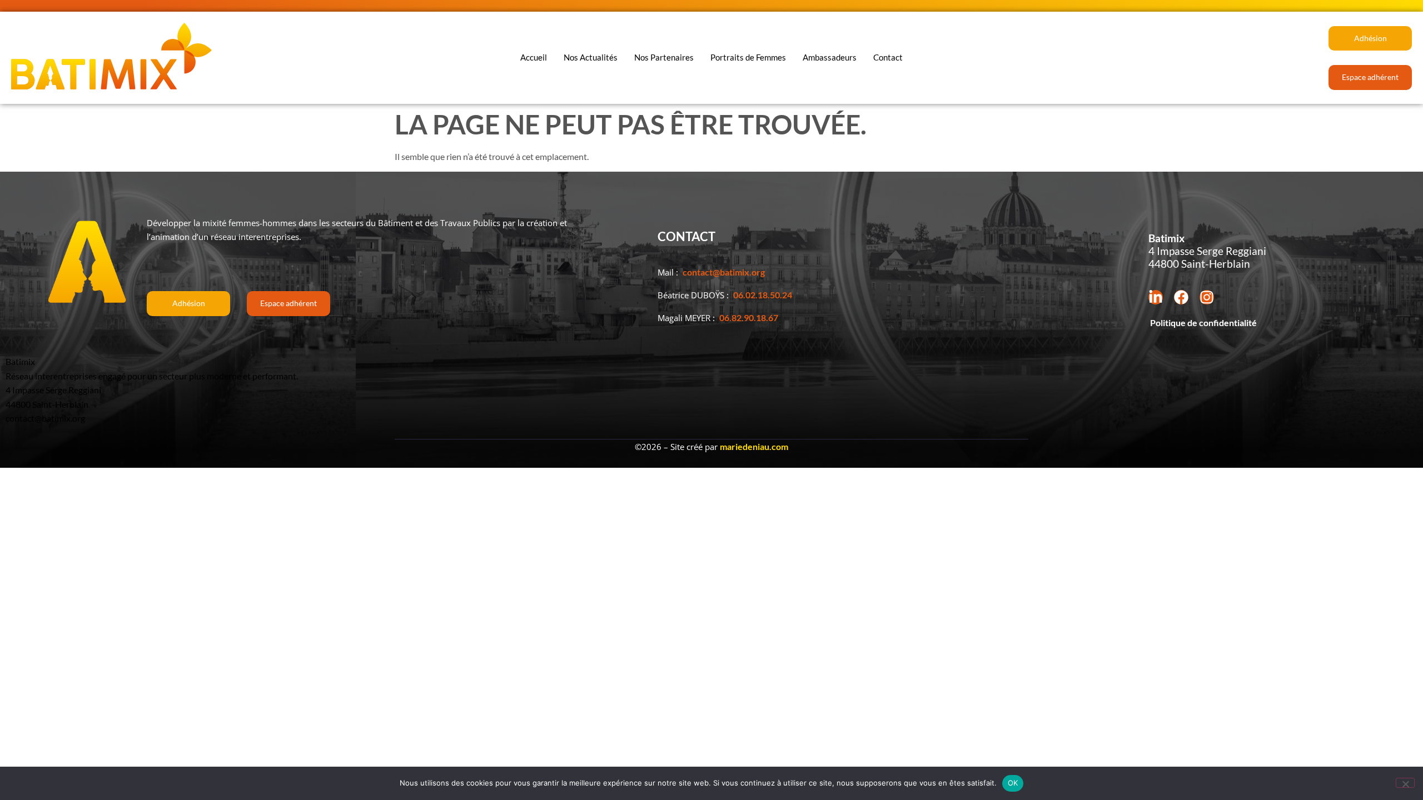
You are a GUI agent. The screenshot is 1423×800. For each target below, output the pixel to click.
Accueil (533, 57)
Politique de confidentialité (1202, 322)
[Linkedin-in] (1155, 297)
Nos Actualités (591, 57)
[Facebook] (1181, 297)
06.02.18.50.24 (762, 294)
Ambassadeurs (830, 57)
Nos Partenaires (664, 57)
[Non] (1405, 783)
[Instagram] (1207, 297)
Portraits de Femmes (748, 57)
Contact (888, 57)
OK (1013, 782)
